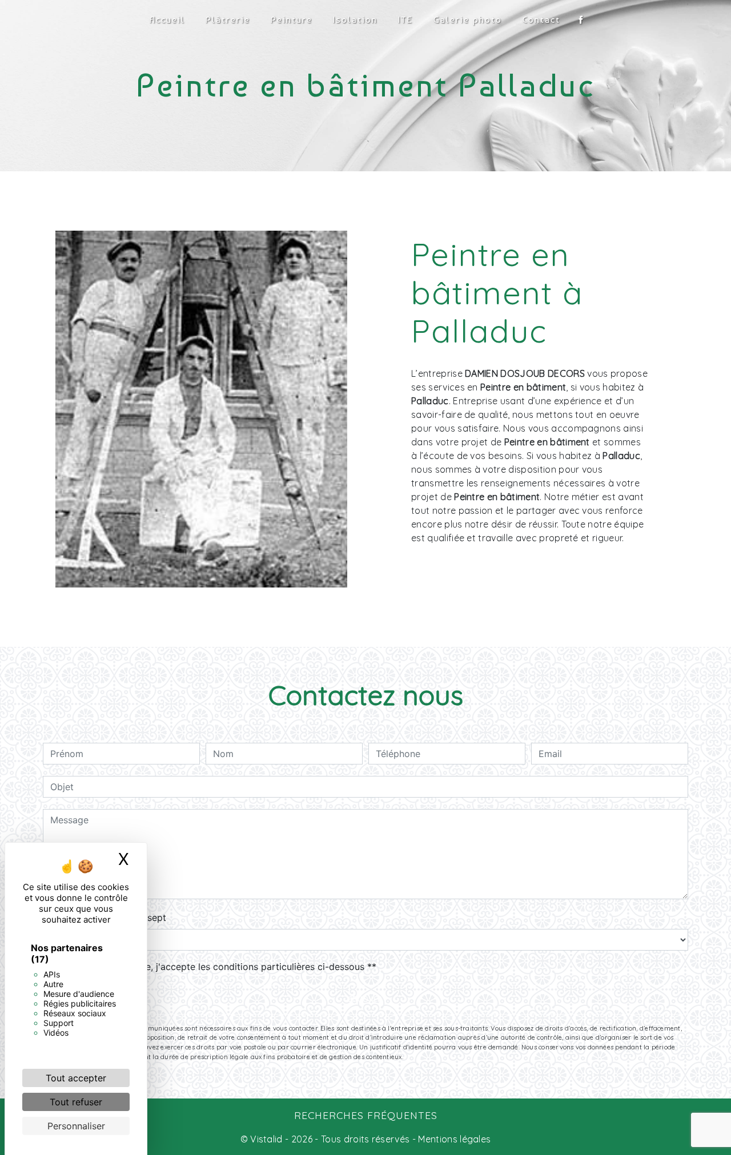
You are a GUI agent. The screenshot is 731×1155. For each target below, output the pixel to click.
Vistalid (266, 1139)
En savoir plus (577, 568)
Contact (541, 19)
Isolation (355, 19)
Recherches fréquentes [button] (365, 1115)
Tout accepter (76, 1078)
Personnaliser (76, 1126)
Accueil (167, 19)
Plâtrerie (228, 19)
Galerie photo (467, 19)
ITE (405, 19)
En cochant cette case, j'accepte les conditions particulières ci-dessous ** (215, 966)
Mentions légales (453, 1139)
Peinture (291, 19)
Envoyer (365, 999)
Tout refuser (76, 1102)
